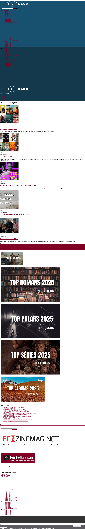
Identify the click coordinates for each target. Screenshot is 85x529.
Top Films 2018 (8, 30)
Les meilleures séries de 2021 (9, 129)
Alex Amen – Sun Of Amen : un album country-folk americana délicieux (17, 416)
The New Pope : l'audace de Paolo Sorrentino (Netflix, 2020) (18, 185)
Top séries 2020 (8, 38)
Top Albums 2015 (8, 21)
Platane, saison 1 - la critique (9, 239)
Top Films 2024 (8, 24)
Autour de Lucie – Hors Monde (9, 417)
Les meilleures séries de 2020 (9, 157)
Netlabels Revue (4, 476)
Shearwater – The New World (9, 408)
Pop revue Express (5, 474)
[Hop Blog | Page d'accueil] (14, 6)
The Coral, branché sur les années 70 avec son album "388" (14, 420)
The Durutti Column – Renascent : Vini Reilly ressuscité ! (14, 407)
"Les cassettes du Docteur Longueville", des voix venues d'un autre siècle (17, 419)
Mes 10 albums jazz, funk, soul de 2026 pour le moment (14, 409)
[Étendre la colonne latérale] (0, 243)
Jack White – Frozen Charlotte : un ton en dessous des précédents (16, 411)
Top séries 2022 (8, 36)
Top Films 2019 (8, 28)
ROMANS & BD (5, 99)
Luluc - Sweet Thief (7, 412)
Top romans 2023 (8, 43)
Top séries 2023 (8, 35)
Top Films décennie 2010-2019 (11, 29)
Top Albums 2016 (8, 20)
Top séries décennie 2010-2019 (11, 40)
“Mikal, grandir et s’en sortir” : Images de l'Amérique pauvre (15, 414)
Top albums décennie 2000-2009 (11, 22)
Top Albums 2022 (8, 13)
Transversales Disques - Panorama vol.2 (11, 418)
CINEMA (3, 97)
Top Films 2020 (8, 27)
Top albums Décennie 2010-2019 (11, 17)
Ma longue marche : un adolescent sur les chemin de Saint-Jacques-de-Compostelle (19, 413)
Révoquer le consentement (49, 528)
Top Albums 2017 (8, 19)
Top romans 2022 (8, 44)
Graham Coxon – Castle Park (9, 415)
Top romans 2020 (8, 46)
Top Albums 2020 (8, 15)
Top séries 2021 (8, 37)
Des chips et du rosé (5, 475)
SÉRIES (3, 98)
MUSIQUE (4, 96)
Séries (1, 152)
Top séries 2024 (8, 34)
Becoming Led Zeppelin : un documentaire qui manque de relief (15, 421)
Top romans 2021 (8, 45)
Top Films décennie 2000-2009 (11, 32)
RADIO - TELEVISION (6, 100)
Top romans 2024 (8, 42)
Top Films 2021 (8, 26)
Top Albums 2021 (8, 14)
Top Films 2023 (8, 63)
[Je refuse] (6, 527)
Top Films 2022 (8, 25)
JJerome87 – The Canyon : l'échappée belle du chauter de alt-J (15, 410)
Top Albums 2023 (8, 12)
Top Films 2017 (8, 31)
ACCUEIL (4, 95)
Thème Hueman (17, 516)
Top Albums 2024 (8, 11)
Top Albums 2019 (8, 16)
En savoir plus (2, 527)
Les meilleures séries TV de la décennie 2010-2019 (15, 214)
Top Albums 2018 (8, 18)
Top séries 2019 (8, 39)
